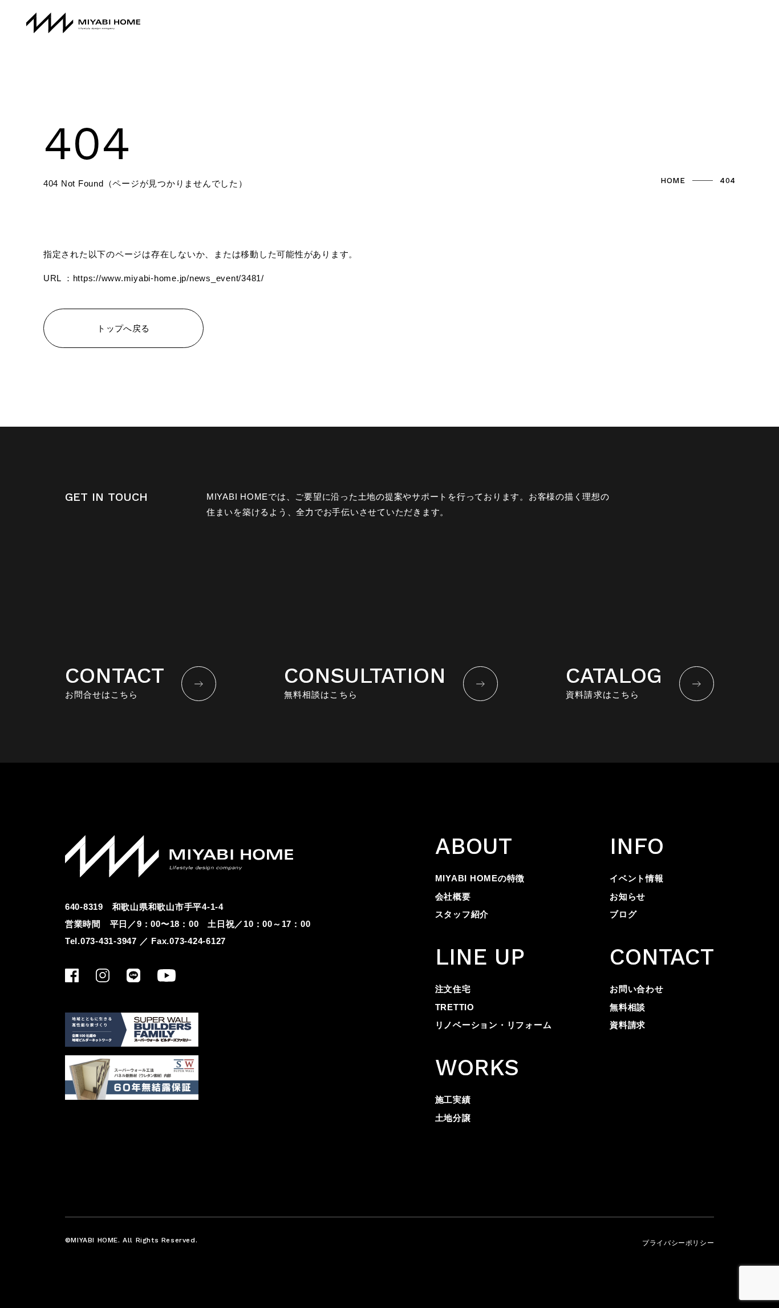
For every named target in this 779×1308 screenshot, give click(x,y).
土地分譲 (453, 1118)
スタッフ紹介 (462, 914)
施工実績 (453, 1099)
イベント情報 (637, 878)
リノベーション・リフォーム (493, 1025)
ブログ (623, 914)
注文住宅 (453, 989)
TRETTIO (454, 1007)
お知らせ (628, 896)
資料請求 (628, 1025)
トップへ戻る (123, 328)
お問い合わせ (637, 989)
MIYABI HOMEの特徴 (480, 878)
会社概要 (453, 896)
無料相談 (628, 1007)
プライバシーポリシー (678, 1243)
